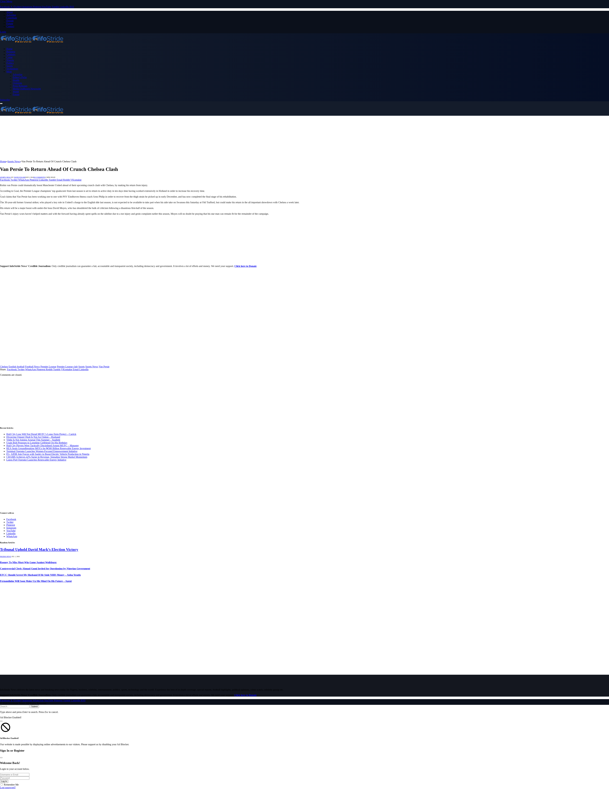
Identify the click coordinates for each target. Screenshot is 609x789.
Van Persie (104, 366)
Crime (9, 57)
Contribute (11, 17)
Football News (32, 366)
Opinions (17, 83)
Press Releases (20, 85)
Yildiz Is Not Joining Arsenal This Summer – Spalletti (33, 439)
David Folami (19, 177)
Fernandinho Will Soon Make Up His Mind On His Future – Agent (36, 581)
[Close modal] (1, 721)
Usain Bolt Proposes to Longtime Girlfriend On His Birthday (36, 442)
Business (10, 51)
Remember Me (11, 784)
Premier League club (67, 366)
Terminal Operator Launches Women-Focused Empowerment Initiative (41, 451)
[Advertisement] (95, 138)
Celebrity (11, 54)
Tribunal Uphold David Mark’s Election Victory (39, 549)
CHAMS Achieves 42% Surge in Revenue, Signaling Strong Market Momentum (46, 457)
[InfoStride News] (31, 43)
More (9, 71)
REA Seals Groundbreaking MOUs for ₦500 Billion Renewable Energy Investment (48, 448)
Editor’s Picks (20, 77)
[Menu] (1, 103)
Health (16, 80)
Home (9, 48)
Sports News (5, 177)
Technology (12, 68)
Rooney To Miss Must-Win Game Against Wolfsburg (28, 562)
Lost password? (8, 787)
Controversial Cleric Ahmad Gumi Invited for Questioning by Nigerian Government (45, 568)
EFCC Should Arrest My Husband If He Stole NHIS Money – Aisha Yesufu (40, 575)
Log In (4, 781)
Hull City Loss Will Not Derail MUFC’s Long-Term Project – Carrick (41, 434)
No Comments (39, 177)
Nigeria (10, 60)
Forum (9, 23)
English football (16, 366)
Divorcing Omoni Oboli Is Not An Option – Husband (33, 437)
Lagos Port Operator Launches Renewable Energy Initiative (36, 459)
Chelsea (4, 366)
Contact (10, 26)
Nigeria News (5, 556)
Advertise (11, 15)
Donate (10, 20)
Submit (34, 706)
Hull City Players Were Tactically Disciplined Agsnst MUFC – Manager (42, 445)
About (9, 12)
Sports (9, 66)
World (16, 91)
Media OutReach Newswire (27, 88)
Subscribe (5, 99)
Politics (10, 63)
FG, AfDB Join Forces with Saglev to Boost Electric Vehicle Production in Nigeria (47, 454)
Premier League (48, 366)
